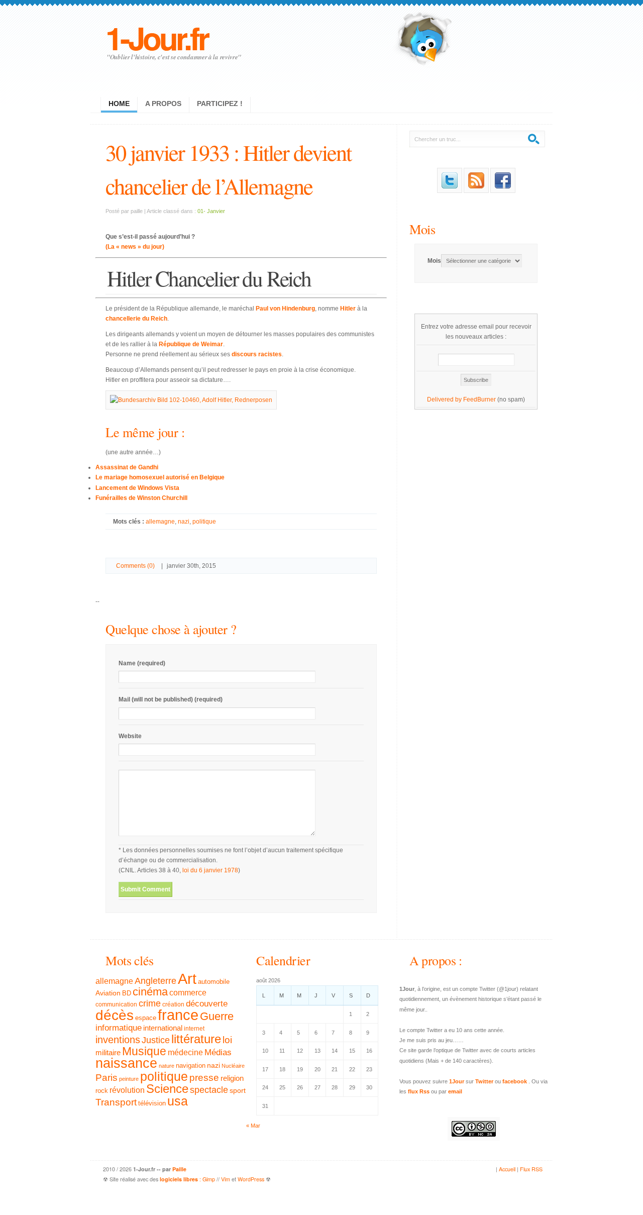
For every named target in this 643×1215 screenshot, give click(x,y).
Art (187, 978)
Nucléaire (233, 1066)
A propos (163, 103)
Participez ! (220, 103)
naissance (126, 1063)
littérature (196, 1039)
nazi (183, 521)
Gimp (208, 1179)
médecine (185, 1052)
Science (167, 1088)
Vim (225, 1179)
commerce (187, 992)
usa (177, 1101)
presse (204, 1077)
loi (227, 1040)
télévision (152, 1103)
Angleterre (155, 981)
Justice (156, 1040)
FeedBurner (479, 399)
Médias (218, 1052)
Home (119, 103)
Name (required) (142, 663)
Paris (106, 1077)
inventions (117, 1039)
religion (232, 1078)
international (162, 1028)
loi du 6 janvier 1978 (210, 870)
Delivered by (445, 399)
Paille (179, 1169)
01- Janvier (211, 211)
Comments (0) (135, 565)
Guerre (217, 1016)
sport (238, 1090)
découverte (207, 1003)
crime (150, 1003)
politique (204, 521)
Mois (422, 229)
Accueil (507, 1169)
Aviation (108, 993)
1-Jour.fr (156, 37)
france (178, 1015)
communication (116, 1004)
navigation (190, 1065)
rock (101, 1090)
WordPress (251, 1179)
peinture (129, 1079)
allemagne (160, 521)
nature (166, 1066)
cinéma (150, 991)
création (173, 1004)
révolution (127, 1090)
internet (194, 1028)
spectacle (209, 1090)
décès (114, 1015)
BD (126, 993)
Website (130, 736)
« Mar (253, 1126)
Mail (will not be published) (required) (171, 699)
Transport (116, 1102)
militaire (108, 1052)
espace (145, 1018)
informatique (118, 1028)
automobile (214, 981)
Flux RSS (531, 1169)
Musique (144, 1051)
